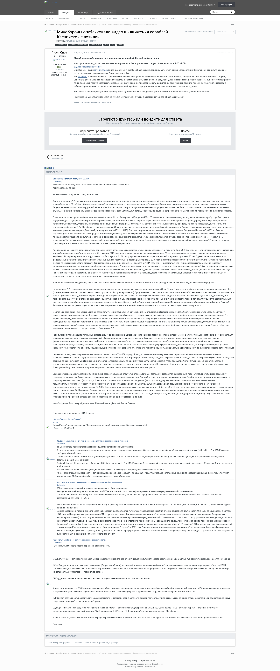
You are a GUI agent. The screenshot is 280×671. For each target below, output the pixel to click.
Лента (51, 13)
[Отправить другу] (51, 168)
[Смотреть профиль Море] (49, 427)
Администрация (105, 13)
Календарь (83, 13)
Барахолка (138, 18)
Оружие (81, 18)
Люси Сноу (60, 41)
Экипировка (95, 18)
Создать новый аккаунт (94, 141)
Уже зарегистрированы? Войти (199, 5)
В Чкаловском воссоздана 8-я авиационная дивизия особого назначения (89, 482)
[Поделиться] (232, 52)
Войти (185, 141)
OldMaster (61, 444)
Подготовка (111, 18)
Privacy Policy (131, 660)
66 (60, 67)
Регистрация (226, 5)
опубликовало (101, 70)
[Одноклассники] (47, 168)
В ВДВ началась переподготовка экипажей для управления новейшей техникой (92, 441)
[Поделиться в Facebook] (49, 168)
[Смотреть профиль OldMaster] (51, 458)
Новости (49, 18)
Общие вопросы (65, 18)
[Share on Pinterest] (53, 168)
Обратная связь (147, 660)
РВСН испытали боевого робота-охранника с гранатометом (79, 540)
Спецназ (152, 18)
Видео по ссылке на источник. (88, 67)
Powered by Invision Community (140, 666)
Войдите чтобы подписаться (200, 31)
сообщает (82, 76)
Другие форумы (169, 18)
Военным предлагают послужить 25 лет (71, 179)
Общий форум (89, 41)
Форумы (66, 13)
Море (55, 422)
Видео (125, 18)
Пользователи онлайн (193, 18)
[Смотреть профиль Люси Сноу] (51, 31)
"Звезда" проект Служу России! (67, 419)
